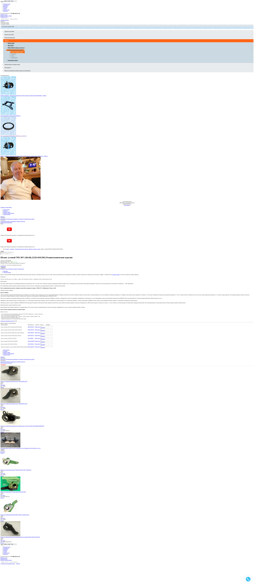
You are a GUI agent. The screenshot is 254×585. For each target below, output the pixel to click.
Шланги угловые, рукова (17, 52)
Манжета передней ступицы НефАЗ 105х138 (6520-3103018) (14, 306)
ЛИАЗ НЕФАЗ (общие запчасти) (16, 47)
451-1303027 (30, 298)
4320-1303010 (31, 292)
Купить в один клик (5, 228)
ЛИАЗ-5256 (10, 45)
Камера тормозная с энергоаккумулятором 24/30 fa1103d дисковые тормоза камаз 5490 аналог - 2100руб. (24, 115)
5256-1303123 (31, 295)
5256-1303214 (31, 303)
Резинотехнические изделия (15, 50)
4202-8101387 (31, 286)
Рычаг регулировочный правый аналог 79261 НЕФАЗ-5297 (14, 341)
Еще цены (3, 344)
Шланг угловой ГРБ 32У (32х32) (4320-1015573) (11, 289)
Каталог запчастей (8, 26)
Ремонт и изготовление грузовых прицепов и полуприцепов (17, 70)
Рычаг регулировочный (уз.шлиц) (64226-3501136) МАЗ (13, 451)
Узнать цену (3, 226)
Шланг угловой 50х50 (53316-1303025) (9, 300)
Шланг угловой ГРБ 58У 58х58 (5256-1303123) (11, 295)
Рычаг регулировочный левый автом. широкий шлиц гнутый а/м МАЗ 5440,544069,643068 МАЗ (22, 385)
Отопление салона (13, 60)
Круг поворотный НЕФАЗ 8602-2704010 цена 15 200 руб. (14, 95)
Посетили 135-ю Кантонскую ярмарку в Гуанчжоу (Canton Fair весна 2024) (17, 178)
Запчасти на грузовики (9, 31)
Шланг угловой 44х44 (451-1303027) (9, 298)
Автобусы (6, 40)
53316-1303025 (31, 300)
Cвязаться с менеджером (6, 167)
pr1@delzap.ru (127, 164)
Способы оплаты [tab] (7, 232)
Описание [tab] (5, 230)
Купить (2, 347)
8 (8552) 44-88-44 (13, 19)
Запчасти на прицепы (9, 34)
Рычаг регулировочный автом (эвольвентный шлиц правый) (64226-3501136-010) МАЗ (20, 496)
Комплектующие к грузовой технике (12, 64)
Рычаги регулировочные (9, 37)
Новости (2, 176)
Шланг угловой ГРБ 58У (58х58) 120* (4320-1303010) (12, 292)
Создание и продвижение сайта (8, 523)
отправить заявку (116, 234)
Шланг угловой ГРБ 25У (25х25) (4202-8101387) (11, 286)
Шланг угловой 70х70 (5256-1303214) (9, 303)
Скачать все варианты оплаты (7, 280)
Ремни (12, 55)
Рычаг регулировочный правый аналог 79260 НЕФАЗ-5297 (14, 363)
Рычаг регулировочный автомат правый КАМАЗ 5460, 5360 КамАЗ (16, 429)
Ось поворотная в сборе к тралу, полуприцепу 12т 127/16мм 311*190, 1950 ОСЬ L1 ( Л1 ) (21, 408)
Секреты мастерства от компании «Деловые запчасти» (13, 181)
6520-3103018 (31, 306)
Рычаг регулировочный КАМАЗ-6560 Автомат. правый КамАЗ (15, 474)
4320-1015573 (31, 289)
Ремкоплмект (14, 57)
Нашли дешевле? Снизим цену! (17, 228)
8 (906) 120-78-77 (5, 19)
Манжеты (13, 54)
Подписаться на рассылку (6, 182)
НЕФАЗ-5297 (11, 43)
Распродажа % (7, 67)
